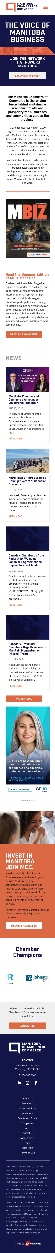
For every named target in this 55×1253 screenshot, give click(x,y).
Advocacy (27, 1113)
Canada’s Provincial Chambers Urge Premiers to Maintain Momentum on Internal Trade (27, 649)
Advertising (27, 1138)
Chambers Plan (27, 1108)
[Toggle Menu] (45, 7)
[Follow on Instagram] (27, 1082)
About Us (27, 1098)
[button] (28, 751)
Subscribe (27, 1025)
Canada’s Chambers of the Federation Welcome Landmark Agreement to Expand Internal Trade (26, 560)
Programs (27, 1123)
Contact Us (27, 1133)
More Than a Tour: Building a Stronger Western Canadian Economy (27, 481)
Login (27, 1143)
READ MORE (15, 438)
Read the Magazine (24, 334)
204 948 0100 (29, 1075)
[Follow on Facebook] (35, 1082)
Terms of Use (27, 1152)
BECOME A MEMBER (27, 75)
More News (24, 698)
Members (27, 1103)
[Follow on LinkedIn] (19, 1082)
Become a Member (24, 925)
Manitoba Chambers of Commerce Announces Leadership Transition (24, 400)
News (27, 1128)
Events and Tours (27, 1118)
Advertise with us (27, 800)
